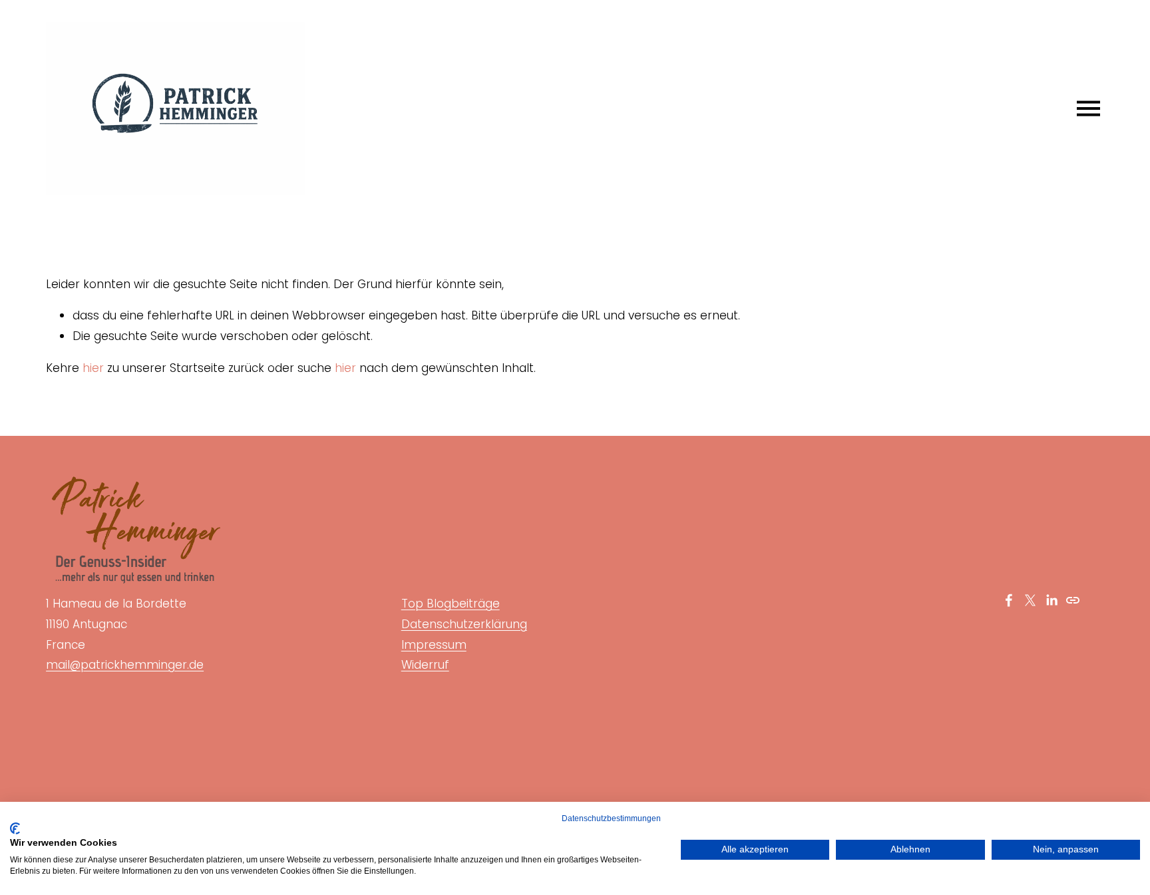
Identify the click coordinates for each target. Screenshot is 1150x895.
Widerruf (425, 665)
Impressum (434, 645)
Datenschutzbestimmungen (611, 818)
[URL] (1072, 600)
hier (93, 368)
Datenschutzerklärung (464, 624)
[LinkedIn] (1051, 600)
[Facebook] (1009, 600)
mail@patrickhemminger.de (125, 665)
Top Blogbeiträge (450, 604)
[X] (1030, 600)
